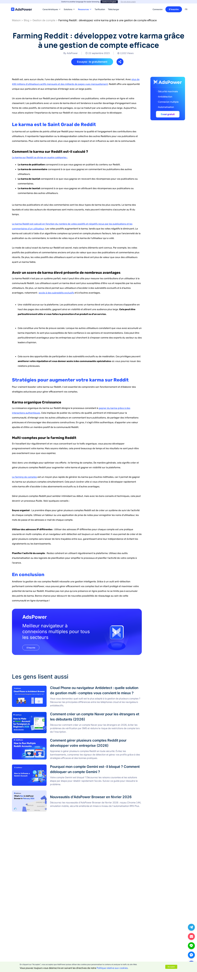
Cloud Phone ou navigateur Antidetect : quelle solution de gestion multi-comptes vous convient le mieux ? (68, 687)
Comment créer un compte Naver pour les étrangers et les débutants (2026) (52, 713)
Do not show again (128, 2)
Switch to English (109, 2)
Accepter (171, 967)
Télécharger (113, 5)
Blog (26, 20)
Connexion (158, 9)
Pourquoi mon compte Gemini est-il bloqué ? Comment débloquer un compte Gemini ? (58, 765)
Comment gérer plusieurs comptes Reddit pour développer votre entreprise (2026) (56, 739)
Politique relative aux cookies (112, 968)
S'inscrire (174, 9)
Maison (16, 20)
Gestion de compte (43, 20)
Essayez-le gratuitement (92, 61)
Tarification (100, 5)
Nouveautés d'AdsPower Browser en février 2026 (38, 792)
